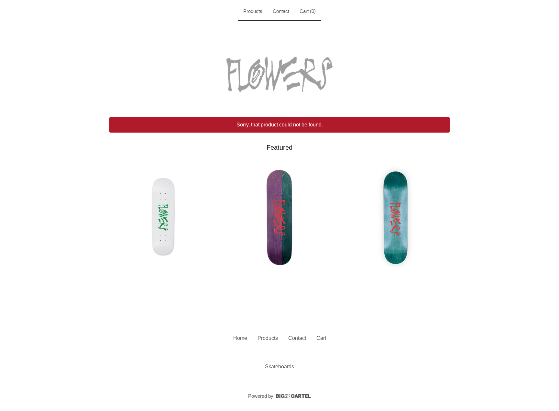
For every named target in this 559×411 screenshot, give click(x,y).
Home (240, 338)
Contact (281, 11)
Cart (321, 338)
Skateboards (279, 366)
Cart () (308, 11)
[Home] (279, 67)
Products (252, 11)
